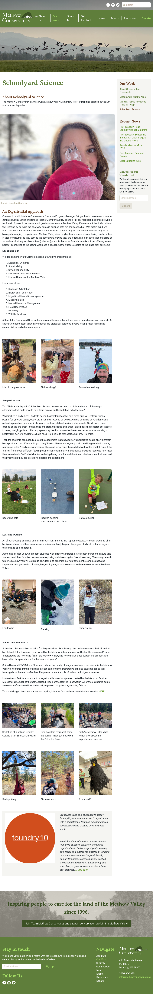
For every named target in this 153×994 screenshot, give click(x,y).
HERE (101, 691)
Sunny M (100, 963)
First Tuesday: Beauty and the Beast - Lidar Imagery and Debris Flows (133, 137)
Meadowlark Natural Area (133, 96)
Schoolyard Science (130, 109)
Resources (130, 18)
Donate (146, 18)
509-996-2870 (126, 973)
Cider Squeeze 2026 (130, 160)
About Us (101, 955)
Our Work (127, 84)
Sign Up (126, 205)
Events (115, 18)
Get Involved (103, 966)
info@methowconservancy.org (135, 977)
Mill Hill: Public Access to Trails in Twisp (133, 103)
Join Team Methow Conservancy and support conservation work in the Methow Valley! (76, 923)
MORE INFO (81, 869)
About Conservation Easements (130, 91)
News (102, 18)
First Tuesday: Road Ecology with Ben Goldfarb (133, 128)
